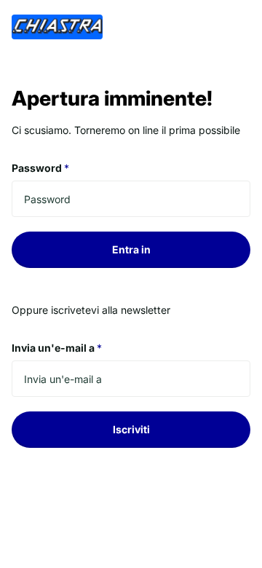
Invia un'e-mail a (57, 348)
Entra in (131, 249)
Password (40, 168)
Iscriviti (131, 429)
